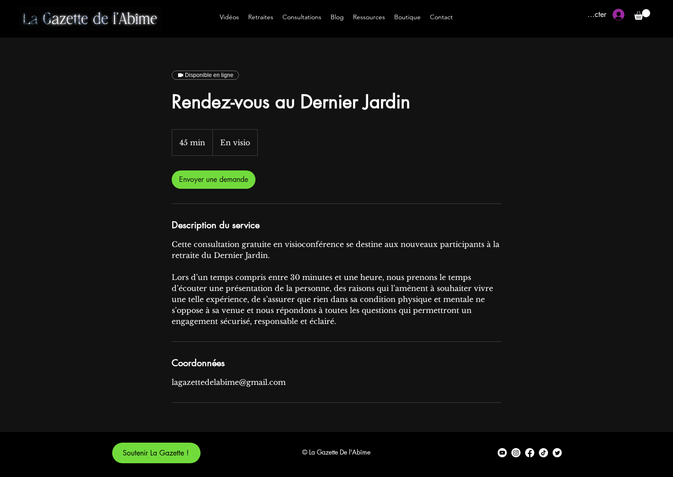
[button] (642, 14)
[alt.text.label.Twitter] (557, 452)
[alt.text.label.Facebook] (529, 452)
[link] (213, 179)
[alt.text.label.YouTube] (502, 452)
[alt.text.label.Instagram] (516, 452)
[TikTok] (543, 452)
